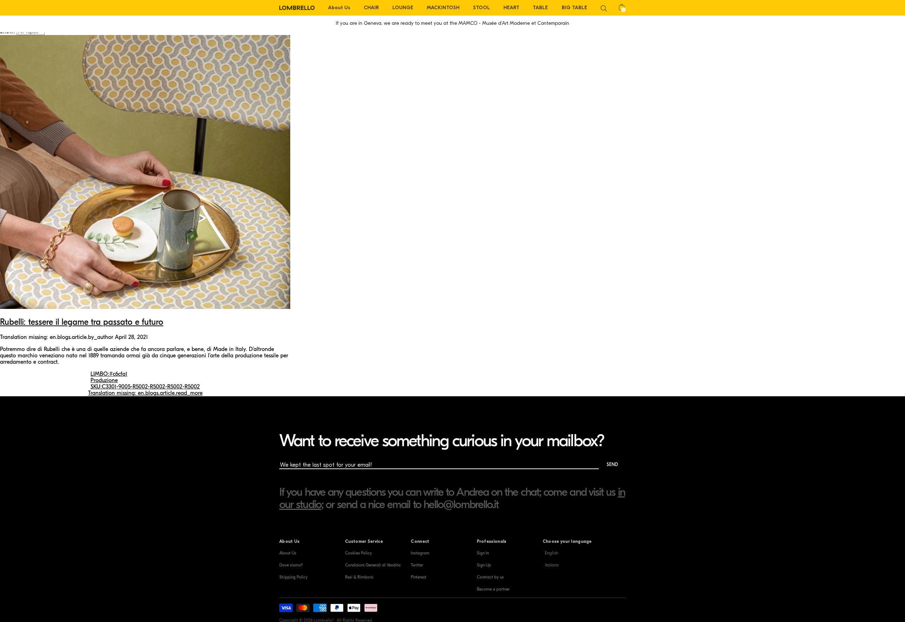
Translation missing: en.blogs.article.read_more (145, 393)
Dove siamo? (291, 565)
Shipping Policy (293, 577)
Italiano (552, 565)
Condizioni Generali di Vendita (373, 565)
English (551, 553)
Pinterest (418, 577)
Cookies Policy (358, 553)
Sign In (483, 553)
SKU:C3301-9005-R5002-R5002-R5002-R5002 (145, 387)
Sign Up (484, 565)
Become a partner (493, 589)
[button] (604, 8)
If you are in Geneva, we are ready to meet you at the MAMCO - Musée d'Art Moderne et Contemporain (452, 23)
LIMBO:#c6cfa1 (108, 374)
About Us (287, 553)
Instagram (420, 553)
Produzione (104, 380)
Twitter (417, 565)
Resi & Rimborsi (359, 577)
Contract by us (490, 577)
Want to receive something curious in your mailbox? (441, 440)
